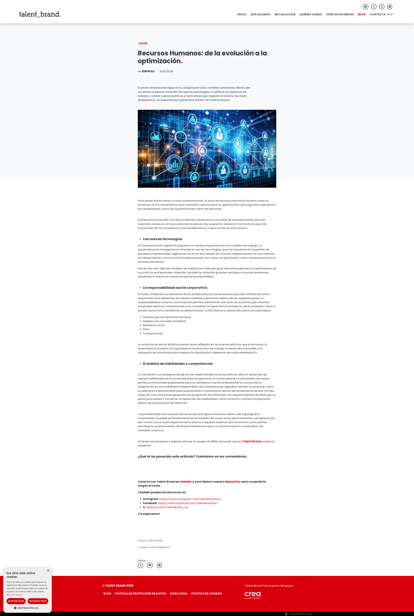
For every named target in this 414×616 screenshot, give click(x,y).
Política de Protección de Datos (140, 593)
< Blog (142, 43)
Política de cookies (206, 593)
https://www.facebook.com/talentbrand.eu (187, 503)
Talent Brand (251, 441)
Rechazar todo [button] (38, 601)
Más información (14, 594)
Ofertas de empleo (340, 14)
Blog (362, 14)
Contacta (378, 14)
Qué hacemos (260, 14)
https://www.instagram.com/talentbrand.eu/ (190, 499)
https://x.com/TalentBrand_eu (167, 507)
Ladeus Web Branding (300, 613)
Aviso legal (178, 593)
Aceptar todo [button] (16, 601)
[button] (27, 608)
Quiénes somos (310, 14)
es (388, 14)
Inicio (242, 14)
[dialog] (27, 590)
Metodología (284, 14)
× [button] (48, 570)
